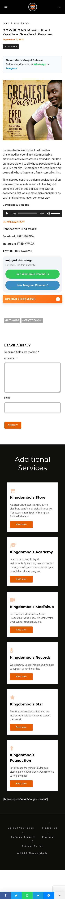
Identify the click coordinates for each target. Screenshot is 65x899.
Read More (21, 524)
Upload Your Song (21, 828)
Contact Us (49, 828)
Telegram (12, 68)
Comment (11, 358)
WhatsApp (40, 64)
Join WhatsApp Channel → (32, 274)
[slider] (56, 213)
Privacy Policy (32, 846)
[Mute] (48, 213)
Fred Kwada (12, 320)
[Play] (7, 213)
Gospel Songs (10, 46)
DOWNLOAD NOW (14, 222)
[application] (32, 213)
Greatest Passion (32, 320)
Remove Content (23, 837)
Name (7, 398)
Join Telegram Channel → (33, 285)
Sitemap (48, 837)
